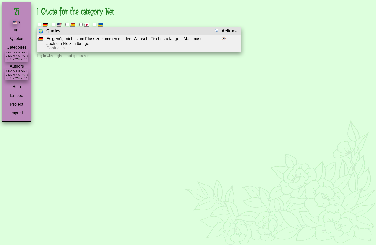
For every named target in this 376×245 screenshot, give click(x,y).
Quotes (16, 38)
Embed (16, 95)
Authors (17, 66)
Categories (17, 47)
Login (17, 30)
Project (16, 104)
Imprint (16, 113)
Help (16, 87)
